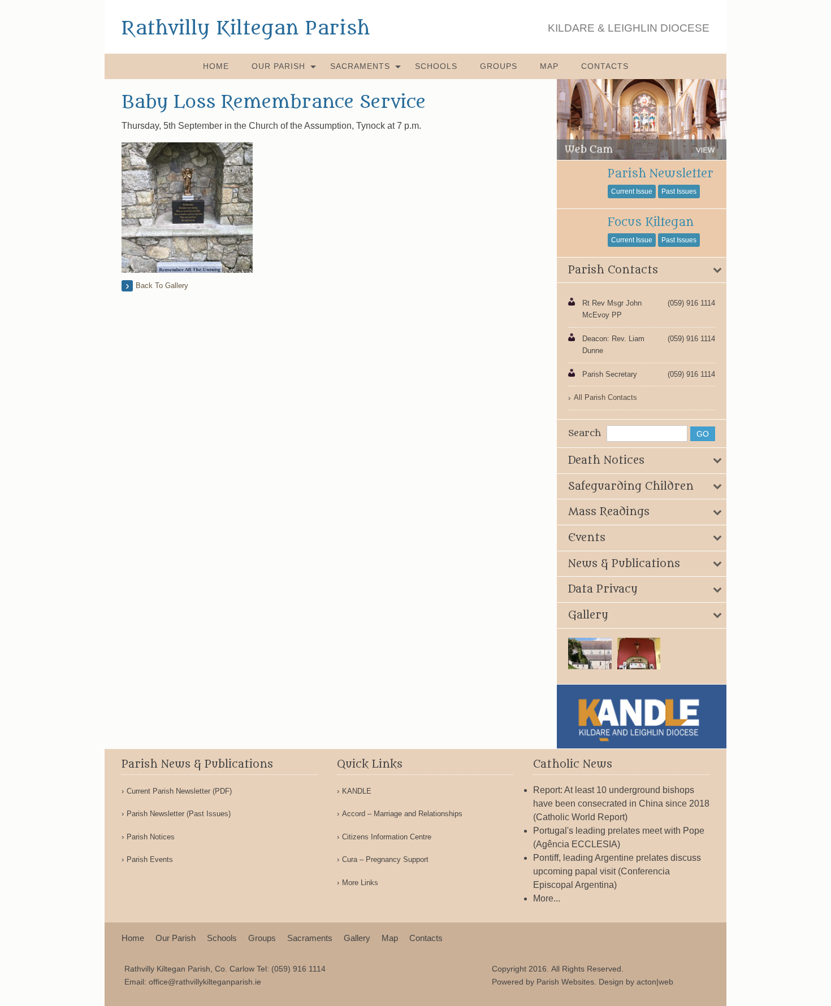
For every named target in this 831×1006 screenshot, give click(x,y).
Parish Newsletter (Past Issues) (179, 813)
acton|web (655, 981)
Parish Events (150, 859)
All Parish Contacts (605, 397)
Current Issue (631, 191)
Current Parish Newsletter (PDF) (179, 791)
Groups (498, 66)
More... (546, 898)
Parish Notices (151, 836)
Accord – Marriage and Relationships (402, 813)
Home (216, 66)
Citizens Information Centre (386, 836)
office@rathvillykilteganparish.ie (205, 981)
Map (549, 66)
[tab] (641, 271)
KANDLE (356, 791)
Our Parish (278, 66)
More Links (360, 882)
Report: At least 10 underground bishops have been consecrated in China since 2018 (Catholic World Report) (621, 803)
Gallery (357, 938)
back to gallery (162, 285)
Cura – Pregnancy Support (385, 859)
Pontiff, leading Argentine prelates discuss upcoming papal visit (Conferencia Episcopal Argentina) (617, 871)
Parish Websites (565, 981)
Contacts (605, 66)
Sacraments (360, 66)
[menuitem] (216, 66)
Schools (436, 66)
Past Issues (678, 191)
